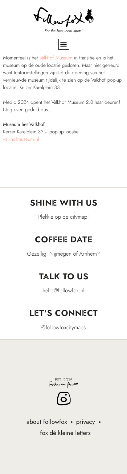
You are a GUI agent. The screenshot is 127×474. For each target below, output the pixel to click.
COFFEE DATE (63, 239)
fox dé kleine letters (65, 432)
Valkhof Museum (55, 57)
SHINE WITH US (63, 202)
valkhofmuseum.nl (21, 139)
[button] (63, 44)
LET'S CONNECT (63, 313)
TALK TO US (63, 276)
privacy (85, 421)
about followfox (47, 421)
